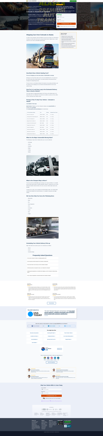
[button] (73, 1)
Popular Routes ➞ (68, 339)
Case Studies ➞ (34, 342)
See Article (46, 315)
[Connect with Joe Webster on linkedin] (47, 349)
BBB (58, 359)
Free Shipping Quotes (35, 421)
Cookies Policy (43, 426)
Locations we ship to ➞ (34, 336)
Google (45, 359)
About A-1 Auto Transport (52, 421)
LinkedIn (55, 359)
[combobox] (66, 17)
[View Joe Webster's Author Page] (43, 349)
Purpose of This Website (52, 422)
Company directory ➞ (51, 336)
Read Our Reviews (34, 422)
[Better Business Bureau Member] (67, 426)
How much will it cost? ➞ (51, 339)
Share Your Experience (51, 362)
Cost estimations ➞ (34, 339)
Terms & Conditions (44, 425)
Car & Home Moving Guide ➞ (68, 336)
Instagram (51, 359)
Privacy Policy (43, 427)
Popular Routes (30, 6)
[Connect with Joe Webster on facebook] (46, 349)
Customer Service (44, 421)
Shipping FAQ (34, 423)
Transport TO (59, 19)
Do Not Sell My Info (44, 424)
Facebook (48, 359)
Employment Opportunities (53, 423)
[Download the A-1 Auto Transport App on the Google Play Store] (60, 422)
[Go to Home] (26, 6)
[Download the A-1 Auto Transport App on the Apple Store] (60, 424)
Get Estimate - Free (66, 23)
